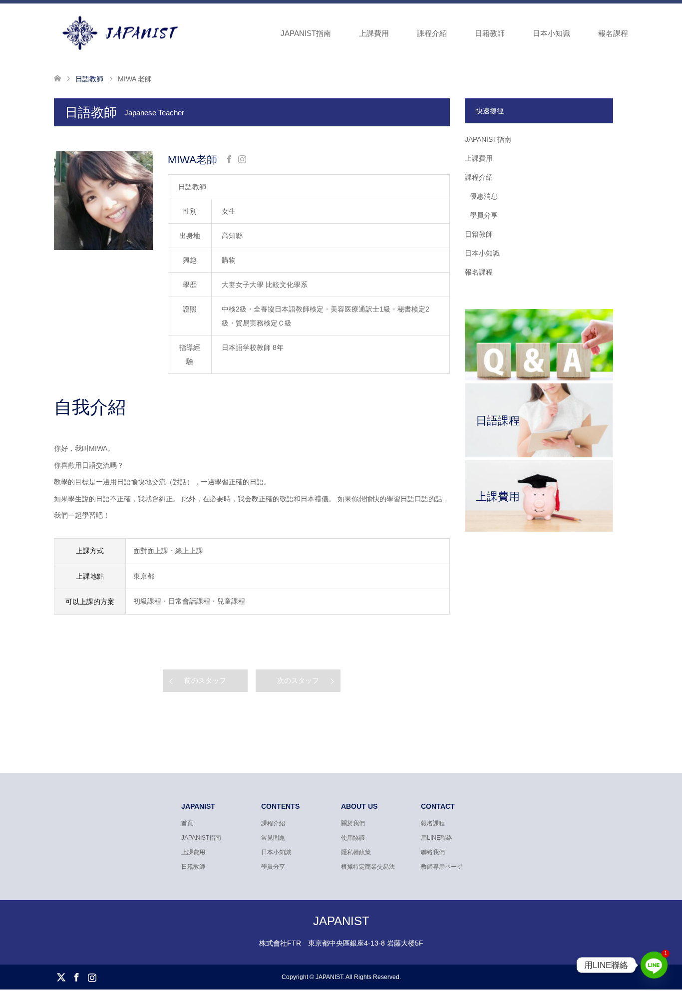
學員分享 (484, 215)
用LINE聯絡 (436, 837)
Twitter (61, 977)
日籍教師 (490, 33)
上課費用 (374, 33)
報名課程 (613, 33)
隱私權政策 (356, 852)
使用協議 (353, 837)
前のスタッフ (205, 680)
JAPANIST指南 (306, 33)
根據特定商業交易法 (368, 866)
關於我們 (353, 823)
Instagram (92, 977)
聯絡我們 (433, 852)
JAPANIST (341, 921)
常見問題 (273, 837)
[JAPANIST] (183, 33)
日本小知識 (551, 33)
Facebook (76, 977)
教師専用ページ (442, 866)
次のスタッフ (298, 680)
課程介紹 (432, 33)
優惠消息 (484, 196)
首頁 (187, 823)
